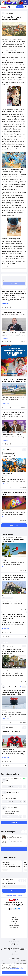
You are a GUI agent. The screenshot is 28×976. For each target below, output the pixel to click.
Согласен (14, 972)
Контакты (14, 932)
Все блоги (14, 849)
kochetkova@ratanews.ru (14, 941)
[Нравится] (2, 270)
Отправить (14, 890)
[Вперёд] (25, 831)
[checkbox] (2, 894)
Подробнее (10, 786)
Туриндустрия (14, 919)
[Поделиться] (9, 270)
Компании (14, 936)
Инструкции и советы (14, 925)
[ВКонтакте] (18, 909)
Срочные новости (7, 597)
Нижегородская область (8, 670)
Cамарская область (7, 473)
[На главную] (5, 7)
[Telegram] (15, 909)
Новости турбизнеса (7, 534)
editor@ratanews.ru (14, 954)
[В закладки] (5, 270)
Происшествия (14, 927)
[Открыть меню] (25, 6)
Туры (4, 475)
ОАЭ (3, 558)
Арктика (4, 710)
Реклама (14, 934)
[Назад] (22, 831)
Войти (19, 6)
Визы (4, 560)
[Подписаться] (24, 449)
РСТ (14, 915)
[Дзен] (9, 909)
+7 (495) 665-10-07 (14, 944)
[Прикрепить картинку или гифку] (14, 280)
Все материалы (14, 913)
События (14, 923)
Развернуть (5, 303)
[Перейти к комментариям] (7, 270)
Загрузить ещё (14, 525)
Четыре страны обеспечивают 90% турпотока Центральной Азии (11, 864)
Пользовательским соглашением (13, 970)
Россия (4, 620)
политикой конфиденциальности (15, 895)
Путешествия (5, 642)
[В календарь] (20, 786)
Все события (14, 822)
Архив (6, 13)
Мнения (14, 917)
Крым (3, 595)
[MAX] (12, 909)
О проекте (14, 929)
